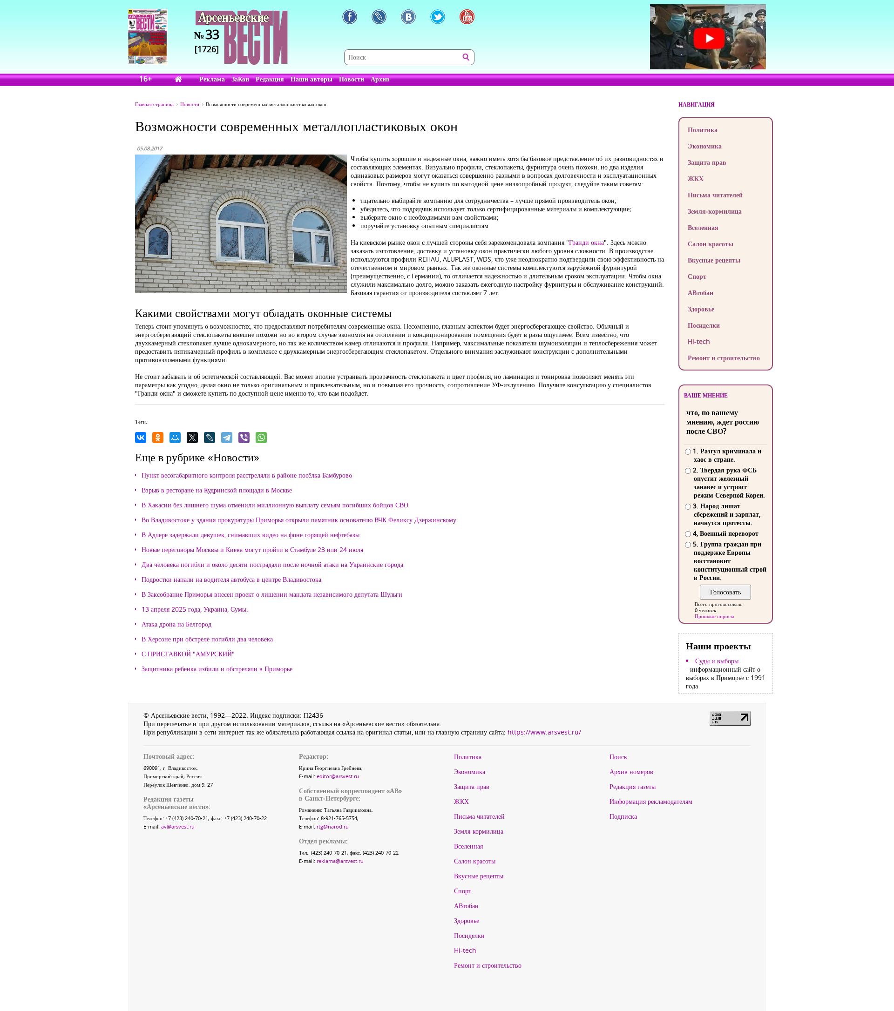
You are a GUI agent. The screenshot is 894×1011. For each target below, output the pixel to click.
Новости (351, 78)
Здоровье (701, 308)
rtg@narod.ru (333, 826)
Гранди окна (586, 242)
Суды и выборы (716, 661)
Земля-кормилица (715, 211)
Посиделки (704, 325)
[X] (192, 437)
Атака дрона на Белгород (176, 624)
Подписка (623, 816)
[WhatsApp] (261, 437)
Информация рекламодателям (651, 801)
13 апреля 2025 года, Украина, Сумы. (195, 609)
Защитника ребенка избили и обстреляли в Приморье (217, 669)
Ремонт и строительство (724, 357)
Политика (703, 129)
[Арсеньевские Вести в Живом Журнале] (379, 16)
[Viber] (244, 437)
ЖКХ (696, 178)
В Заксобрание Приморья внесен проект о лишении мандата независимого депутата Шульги (272, 594)
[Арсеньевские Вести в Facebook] (349, 16)
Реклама (212, 78)
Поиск (618, 757)
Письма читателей (715, 194)
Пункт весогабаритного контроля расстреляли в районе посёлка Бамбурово (247, 475)
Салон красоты (710, 243)
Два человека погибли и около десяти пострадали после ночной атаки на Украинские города (272, 564)
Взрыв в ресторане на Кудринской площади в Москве (217, 490)
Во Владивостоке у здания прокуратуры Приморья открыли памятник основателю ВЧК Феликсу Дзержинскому (299, 520)
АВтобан (700, 292)
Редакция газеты (633, 786)
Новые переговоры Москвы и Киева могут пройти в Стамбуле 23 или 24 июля (252, 550)
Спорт (697, 276)
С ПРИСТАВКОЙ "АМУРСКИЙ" (188, 654)
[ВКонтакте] (140, 437)
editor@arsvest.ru (338, 776)
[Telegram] (226, 437)
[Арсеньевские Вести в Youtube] (467, 16)
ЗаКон (240, 78)
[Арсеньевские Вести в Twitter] (437, 16)
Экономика (705, 146)
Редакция (270, 78)
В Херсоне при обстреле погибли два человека (207, 639)
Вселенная (703, 227)
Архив (380, 78)
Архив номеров (631, 772)
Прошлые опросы (714, 616)
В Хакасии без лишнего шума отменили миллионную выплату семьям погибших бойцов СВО (275, 505)
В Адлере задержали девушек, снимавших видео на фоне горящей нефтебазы (250, 535)
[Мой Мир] (175, 437)
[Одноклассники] (157, 437)
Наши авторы (311, 78)
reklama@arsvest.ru (340, 860)
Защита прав (707, 162)
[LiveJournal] (209, 437)
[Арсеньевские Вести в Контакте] (408, 16)
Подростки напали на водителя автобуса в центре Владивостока (231, 579)
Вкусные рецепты (714, 260)
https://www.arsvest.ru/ (544, 732)
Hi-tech (699, 341)
